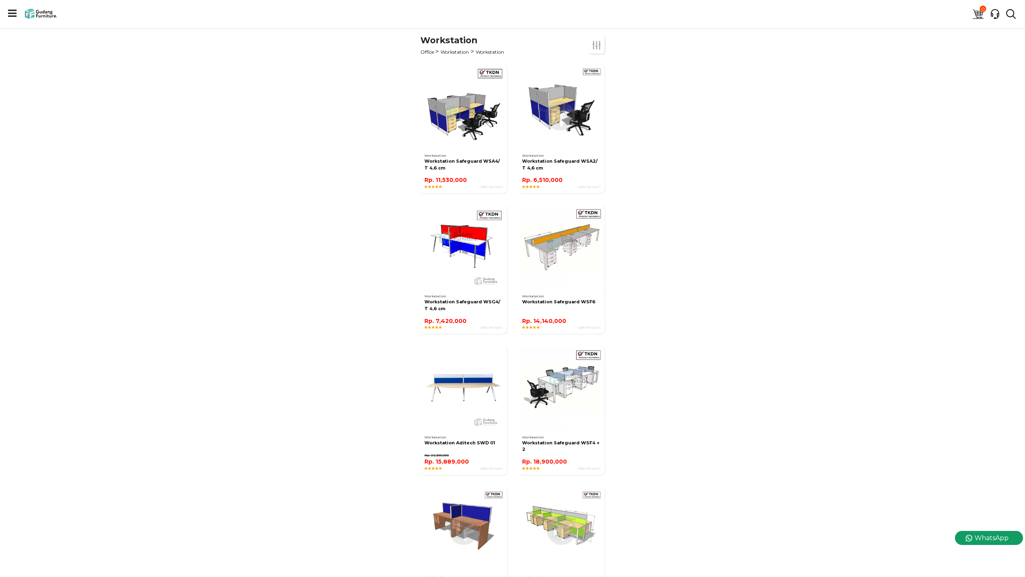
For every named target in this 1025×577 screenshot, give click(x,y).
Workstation (454, 52)
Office (427, 52)
